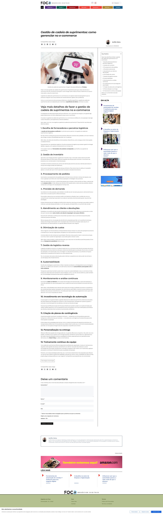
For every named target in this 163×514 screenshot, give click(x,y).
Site (42, 408)
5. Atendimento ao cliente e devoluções (110, 71)
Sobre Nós (74, 501)
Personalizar (134, 511)
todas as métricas (52, 281)
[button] (42, 44)
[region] (81, 510)
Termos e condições (107, 503)
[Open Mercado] (86, 7)
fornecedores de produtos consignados (63, 148)
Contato (73, 503)
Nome (43, 399)
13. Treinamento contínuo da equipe (112, 90)
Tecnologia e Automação (47, 360)
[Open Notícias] (110, 7)
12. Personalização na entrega (110, 89)
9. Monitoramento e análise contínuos (109, 81)
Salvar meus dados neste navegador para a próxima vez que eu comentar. (61, 413)
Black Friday (52, 337)
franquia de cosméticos (51, 241)
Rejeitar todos (145, 511)
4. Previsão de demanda (109, 69)
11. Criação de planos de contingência (112, 87)
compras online (47, 183)
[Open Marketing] (75, 7)
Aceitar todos (156, 511)
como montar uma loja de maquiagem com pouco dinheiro (68, 213)
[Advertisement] (81, 19)
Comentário (44, 385)
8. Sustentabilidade (108, 78)
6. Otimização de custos (109, 74)
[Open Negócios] (53, 7)
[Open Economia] (99, 7)
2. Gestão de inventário (108, 65)
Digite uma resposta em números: (50, 416)
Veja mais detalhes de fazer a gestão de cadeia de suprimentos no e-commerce (111, 58)
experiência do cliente (72, 101)
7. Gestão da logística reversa (110, 76)
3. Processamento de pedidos (110, 67)
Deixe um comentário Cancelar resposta (109, 93)
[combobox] (116, 3)
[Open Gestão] (63, 7)
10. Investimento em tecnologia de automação (111, 84)
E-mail (43, 403)
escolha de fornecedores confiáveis (51, 131)
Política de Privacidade (108, 501)
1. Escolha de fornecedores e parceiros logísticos (110, 62)
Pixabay (84, 87)
